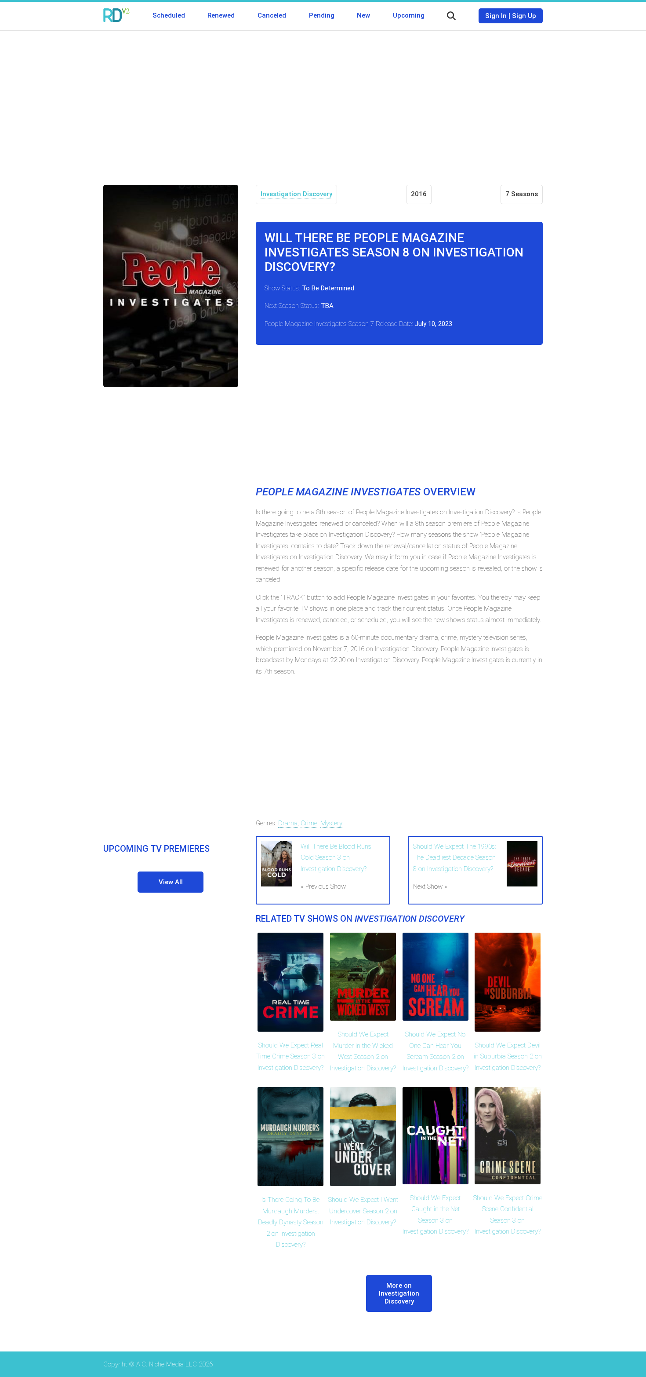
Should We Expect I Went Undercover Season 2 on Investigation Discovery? (363, 1211)
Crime (309, 823)
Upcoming (409, 15)
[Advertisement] (323, 101)
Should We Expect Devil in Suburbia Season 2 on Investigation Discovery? (508, 1056)
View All (171, 882)
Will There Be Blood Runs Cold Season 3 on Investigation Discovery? (336, 857)
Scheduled (168, 15)
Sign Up (524, 16)
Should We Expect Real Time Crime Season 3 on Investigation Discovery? (290, 1056)
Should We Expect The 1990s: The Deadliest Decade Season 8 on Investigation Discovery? (454, 857)
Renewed (221, 15)
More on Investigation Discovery (399, 1293)
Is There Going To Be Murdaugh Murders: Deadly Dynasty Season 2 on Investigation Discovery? (290, 1222)
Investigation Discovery (296, 194)
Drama (288, 823)
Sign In (496, 16)
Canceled (272, 15)
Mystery (331, 823)
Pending (321, 15)
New (363, 15)
